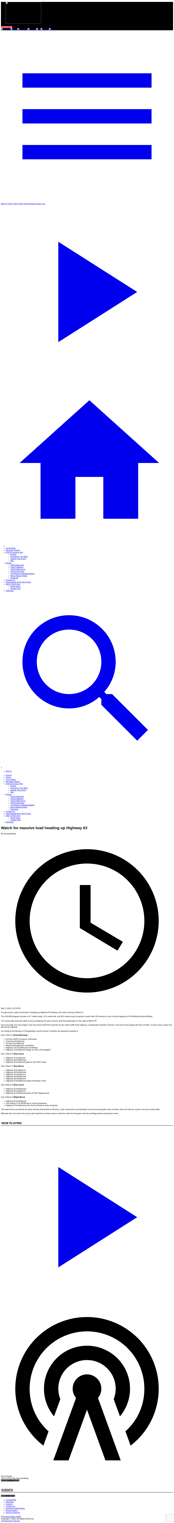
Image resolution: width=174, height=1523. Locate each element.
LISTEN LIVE (6, 27)
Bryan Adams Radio (18, 576)
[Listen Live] (87, 1215)
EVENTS (7, 1490)
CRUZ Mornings (17, 565)
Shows (8, 563)
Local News (11, 548)
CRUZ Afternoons (17, 569)
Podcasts (14, 578)
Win (12, 561)
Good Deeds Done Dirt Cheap (18, 582)
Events (13, 554)
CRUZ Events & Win (14, 552)
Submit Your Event (18, 559)
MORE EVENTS (8, 1496)
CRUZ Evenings (17, 572)
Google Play (15, 589)
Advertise (10, 591)
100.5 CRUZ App (13, 584)
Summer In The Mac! (19, 557)
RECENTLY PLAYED (10, 1480)
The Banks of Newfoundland (22, 574)
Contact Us (10, 580)
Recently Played (13, 550)
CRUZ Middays (16, 567)
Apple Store (15, 586)
